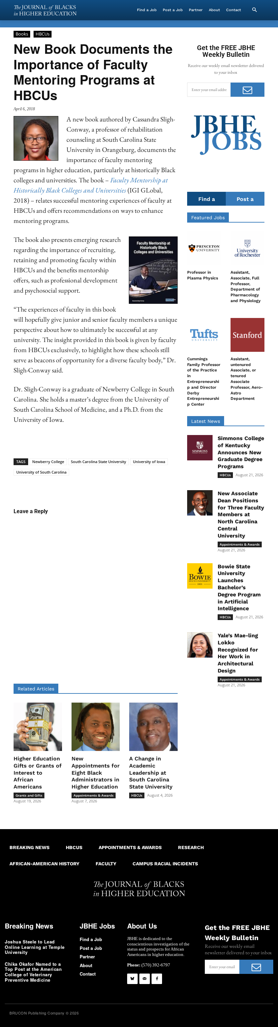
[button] (254, 10)
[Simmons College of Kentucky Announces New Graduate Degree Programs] (200, 447)
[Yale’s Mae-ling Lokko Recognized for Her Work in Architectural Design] (200, 645)
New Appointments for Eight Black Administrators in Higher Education (96, 772)
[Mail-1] (144, 979)
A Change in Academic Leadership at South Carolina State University (151, 772)
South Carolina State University (98, 461)
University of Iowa (149, 461)
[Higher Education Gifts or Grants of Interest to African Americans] (38, 727)
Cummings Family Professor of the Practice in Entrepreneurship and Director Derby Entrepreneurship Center (203, 382)
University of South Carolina (41, 472)
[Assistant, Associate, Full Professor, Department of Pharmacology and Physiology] (247, 248)
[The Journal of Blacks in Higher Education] (45, 10)
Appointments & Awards (94, 795)
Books (22, 34)
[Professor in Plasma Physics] (204, 248)
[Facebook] (157, 979)
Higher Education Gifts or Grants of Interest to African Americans (38, 772)
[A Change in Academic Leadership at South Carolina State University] (153, 727)
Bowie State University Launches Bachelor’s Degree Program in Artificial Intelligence (239, 587)
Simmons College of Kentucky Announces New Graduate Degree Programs (241, 452)
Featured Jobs (208, 217)
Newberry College (48, 461)
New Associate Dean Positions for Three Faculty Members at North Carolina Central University (241, 514)
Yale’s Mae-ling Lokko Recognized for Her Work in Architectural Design (238, 653)
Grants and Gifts (29, 795)
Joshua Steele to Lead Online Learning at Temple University (35, 946)
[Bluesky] (132, 979)
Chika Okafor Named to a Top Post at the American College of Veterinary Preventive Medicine (33, 972)
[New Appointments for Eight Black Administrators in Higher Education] (96, 727)
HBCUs (42, 34)
